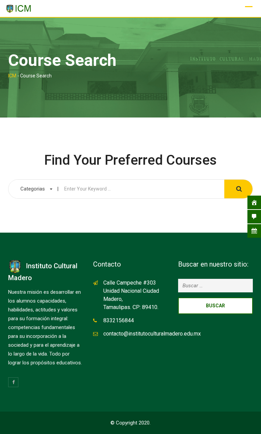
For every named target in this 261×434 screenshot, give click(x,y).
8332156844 (118, 320)
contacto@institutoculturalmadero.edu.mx (152, 333)
